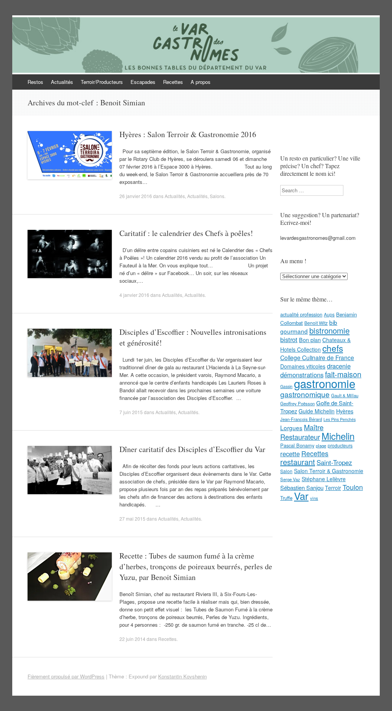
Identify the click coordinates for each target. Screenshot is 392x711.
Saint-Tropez (334, 462)
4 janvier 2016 (134, 295)
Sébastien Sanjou (301, 487)
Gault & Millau (344, 395)
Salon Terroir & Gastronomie (328, 471)
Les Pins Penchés (339, 419)
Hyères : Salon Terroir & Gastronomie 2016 (187, 134)
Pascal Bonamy (297, 445)
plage (321, 445)
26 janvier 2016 (135, 196)
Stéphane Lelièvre (324, 479)
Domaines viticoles (302, 366)
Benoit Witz (316, 322)
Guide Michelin (317, 411)
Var (301, 495)
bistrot (288, 339)
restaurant (297, 461)
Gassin (286, 386)
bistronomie (329, 330)
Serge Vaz (290, 479)
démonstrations (301, 374)
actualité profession (301, 314)
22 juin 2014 (132, 639)
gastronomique (305, 394)
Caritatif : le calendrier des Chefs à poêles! (186, 233)
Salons (217, 196)
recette (290, 453)
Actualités (62, 81)
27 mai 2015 (132, 518)
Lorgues (291, 427)
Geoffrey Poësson (297, 403)
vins (314, 498)
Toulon (353, 487)
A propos (201, 81)
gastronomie (324, 383)
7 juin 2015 (131, 412)
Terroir (333, 487)
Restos (35, 81)
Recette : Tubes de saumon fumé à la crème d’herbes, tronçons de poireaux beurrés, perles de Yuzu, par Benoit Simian (195, 566)
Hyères (344, 411)
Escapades (143, 81)
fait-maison (343, 374)
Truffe (286, 497)
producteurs (340, 445)
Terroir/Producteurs (102, 81)
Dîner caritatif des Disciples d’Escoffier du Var (192, 449)
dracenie (339, 365)
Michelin (338, 435)
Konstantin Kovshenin (182, 676)
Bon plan (310, 340)
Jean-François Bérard (301, 419)
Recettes (173, 81)
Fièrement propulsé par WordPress (66, 676)
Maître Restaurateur (301, 432)
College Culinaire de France (317, 357)
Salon (286, 471)
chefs (332, 348)
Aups (329, 314)
